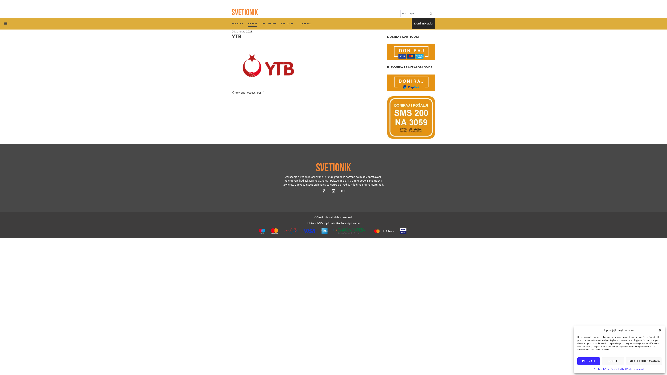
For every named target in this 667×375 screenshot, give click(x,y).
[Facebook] (324, 190)
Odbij (612, 361)
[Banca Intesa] (349, 229)
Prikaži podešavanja (644, 361)
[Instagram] (334, 190)
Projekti (268, 23)
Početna (237, 23)
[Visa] (403, 229)
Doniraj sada (423, 24)
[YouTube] (343, 190)
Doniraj (305, 23)
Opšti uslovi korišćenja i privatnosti (627, 369)
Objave (252, 23)
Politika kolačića (601, 369)
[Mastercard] (384, 229)
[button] (660, 330)
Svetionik (287, 23)
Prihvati (588, 361)
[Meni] (5, 24)
